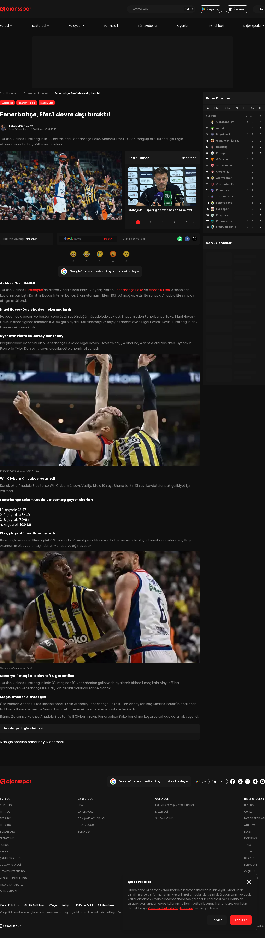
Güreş (248, 811)
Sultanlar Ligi (164, 818)
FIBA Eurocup (86, 825)
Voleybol (75, 26)
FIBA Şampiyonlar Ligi (91, 818)
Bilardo (249, 858)
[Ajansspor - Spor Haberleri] (15, 9)
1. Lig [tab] (216, 108)
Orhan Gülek (25, 125)
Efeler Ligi (161, 811)
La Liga (4, 845)
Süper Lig (6, 805)
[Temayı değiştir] (259, 9)
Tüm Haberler (147, 26)
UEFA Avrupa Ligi (10, 865)
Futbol (4, 26)
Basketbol (39, 26)
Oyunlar (183, 26)
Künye (53, 905)
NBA (80, 805)
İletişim (66, 905)
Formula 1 (111, 26)
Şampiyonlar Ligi (10, 858)
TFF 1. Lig (5, 811)
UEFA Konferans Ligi (12, 871)
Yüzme (248, 851)
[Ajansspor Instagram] (247, 781)
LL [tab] (244, 108)
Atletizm (249, 825)
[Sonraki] (193, 222)
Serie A (4, 851)
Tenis (247, 845)
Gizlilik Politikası (34, 905)
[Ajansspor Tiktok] (255, 781)
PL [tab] (237, 108)
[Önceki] (131, 222)
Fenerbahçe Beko (26, 102)
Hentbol (249, 805)
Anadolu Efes (46, 102)
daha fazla (189, 158)
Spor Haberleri (8, 93)
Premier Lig (7, 838)
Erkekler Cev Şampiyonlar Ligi (174, 805)
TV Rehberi (216, 26)
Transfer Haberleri (12, 884)
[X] (194, 238)
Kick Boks (250, 838)
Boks (247, 831)
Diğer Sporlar (252, 26)
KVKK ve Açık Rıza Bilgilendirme (95, 905)
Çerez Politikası (9, 905)
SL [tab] (207, 108)
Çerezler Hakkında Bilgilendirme (170, 908)
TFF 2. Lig (5, 818)
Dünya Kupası (8, 891)
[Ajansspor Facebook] (232, 781)
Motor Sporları (254, 818)
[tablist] (234, 108)
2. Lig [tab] (228, 108)
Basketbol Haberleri (36, 93)
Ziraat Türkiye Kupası (14, 878)
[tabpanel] (234, 172)
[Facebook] (187, 238)
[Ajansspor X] (240, 781)
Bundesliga (7, 831)
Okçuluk (249, 871)
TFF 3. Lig (5, 825)
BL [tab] (260, 108)
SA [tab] (252, 108)
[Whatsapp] (179, 238)
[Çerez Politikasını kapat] (249, 881)
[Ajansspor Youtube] (262, 781)
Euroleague (7, 102)
